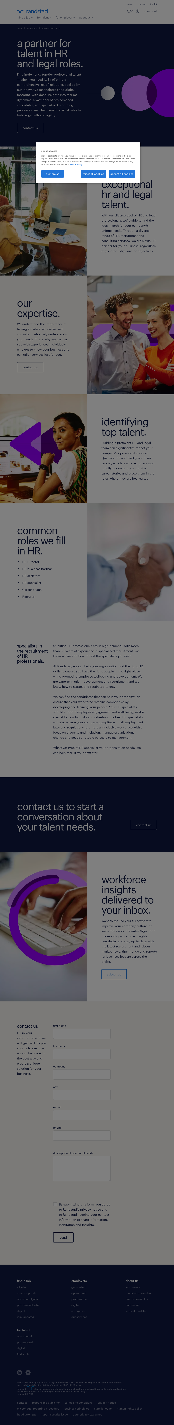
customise (52, 173)
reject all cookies (93, 173)
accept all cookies (121, 173)
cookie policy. (76, 164)
